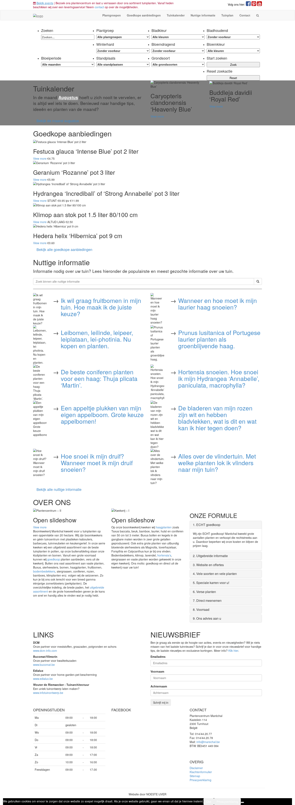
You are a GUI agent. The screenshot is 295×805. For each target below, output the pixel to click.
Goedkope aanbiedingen (144, 15)
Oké (208, 802)
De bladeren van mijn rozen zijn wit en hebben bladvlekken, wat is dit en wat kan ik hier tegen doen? (217, 418)
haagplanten (164, 527)
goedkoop (53, 559)
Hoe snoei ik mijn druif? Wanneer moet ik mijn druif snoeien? (97, 463)
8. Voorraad (201, 609)
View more (157, 116)
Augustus (68, 97)
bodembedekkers (44, 571)
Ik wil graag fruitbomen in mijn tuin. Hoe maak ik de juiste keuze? (101, 307)
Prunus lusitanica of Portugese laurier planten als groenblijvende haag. (219, 339)
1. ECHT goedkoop (206, 524)
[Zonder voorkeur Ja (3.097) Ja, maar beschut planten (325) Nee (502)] (123, 50)
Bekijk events (45, 3)
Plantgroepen (111, 15)
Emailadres (158, 657)
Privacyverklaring (200, 780)
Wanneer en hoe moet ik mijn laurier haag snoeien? (217, 303)
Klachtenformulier (201, 772)
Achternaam (159, 686)
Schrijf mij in (160, 702)
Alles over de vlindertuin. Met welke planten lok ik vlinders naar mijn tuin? (217, 463)
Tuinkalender (176, 15)
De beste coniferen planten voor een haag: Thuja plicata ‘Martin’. (99, 378)
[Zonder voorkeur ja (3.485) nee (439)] (178, 50)
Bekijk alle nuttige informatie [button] (59, 489)
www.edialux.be (43, 679)
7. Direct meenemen (207, 600)
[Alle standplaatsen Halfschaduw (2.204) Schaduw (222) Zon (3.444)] (123, 64)
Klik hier (233, 651)
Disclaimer (196, 768)
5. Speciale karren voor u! (211, 582)
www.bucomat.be (44, 665)
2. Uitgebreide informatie (210, 555)
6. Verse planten (204, 591)
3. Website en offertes (208, 564)
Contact (244, 15)
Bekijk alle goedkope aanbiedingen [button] (64, 249)
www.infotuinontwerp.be (48, 693)
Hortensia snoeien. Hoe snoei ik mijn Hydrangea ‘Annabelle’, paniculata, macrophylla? (218, 378)
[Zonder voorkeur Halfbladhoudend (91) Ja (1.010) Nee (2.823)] (233, 37)
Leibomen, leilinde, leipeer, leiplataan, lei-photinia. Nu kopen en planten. (97, 339)
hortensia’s (164, 555)
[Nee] (242, 802)
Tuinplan (227, 15)
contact (99, 7)
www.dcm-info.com (45, 651)
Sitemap (195, 776)
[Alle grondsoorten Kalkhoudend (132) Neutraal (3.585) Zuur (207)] (178, 64)
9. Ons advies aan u (207, 618)
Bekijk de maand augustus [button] (58, 120)
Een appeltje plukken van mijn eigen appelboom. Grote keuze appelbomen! (102, 414)
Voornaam (157, 671)
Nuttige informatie (203, 15)
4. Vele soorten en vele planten (215, 573)
